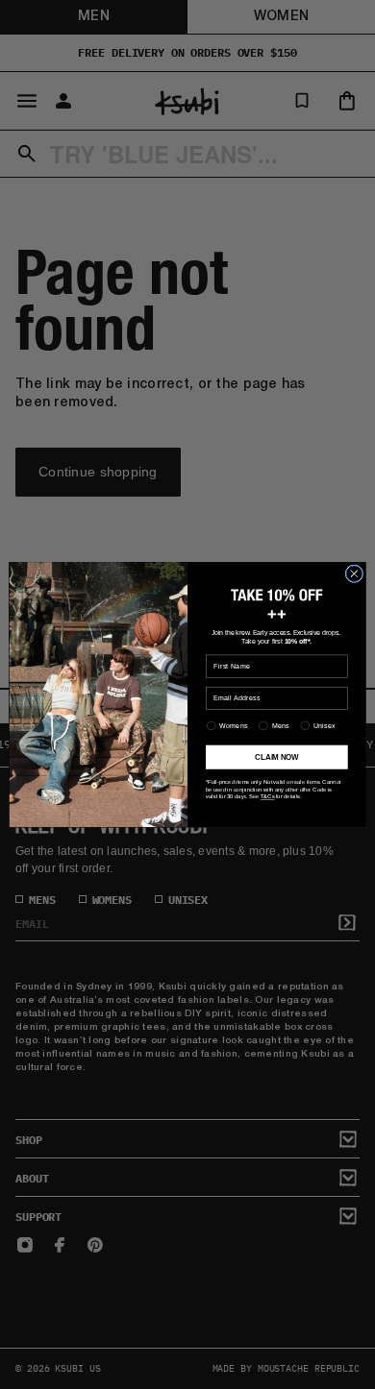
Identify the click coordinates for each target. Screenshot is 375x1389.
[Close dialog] (354, 574)
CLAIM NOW (276, 757)
